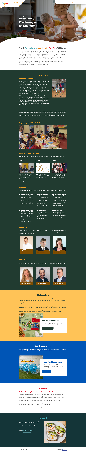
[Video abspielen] (43, 137)
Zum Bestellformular (47, 328)
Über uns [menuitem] (60, 2)
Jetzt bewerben (46, 371)
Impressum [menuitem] (27, 449)
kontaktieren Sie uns (27, 403)
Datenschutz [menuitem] (21, 449)
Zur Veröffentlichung (25, 206)
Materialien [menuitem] (65, 2)
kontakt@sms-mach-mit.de (28, 430)
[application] (26, 170)
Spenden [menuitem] (77, 2)
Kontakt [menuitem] (81, 2)
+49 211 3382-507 (27, 432)
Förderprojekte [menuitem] (71, 2)
